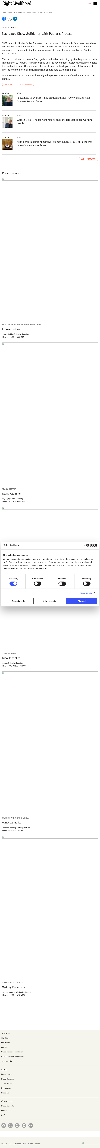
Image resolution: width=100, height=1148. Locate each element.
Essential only (18, 601)
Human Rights (26, 84)
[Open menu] (95, 3)
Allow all (82, 601)
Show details (86, 593)
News (10, 12)
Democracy (9, 84)
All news (88, 159)
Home (4, 12)
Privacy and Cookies (31, 1144)
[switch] (37, 583)
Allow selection (50, 601)
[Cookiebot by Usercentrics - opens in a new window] (85, 545)
